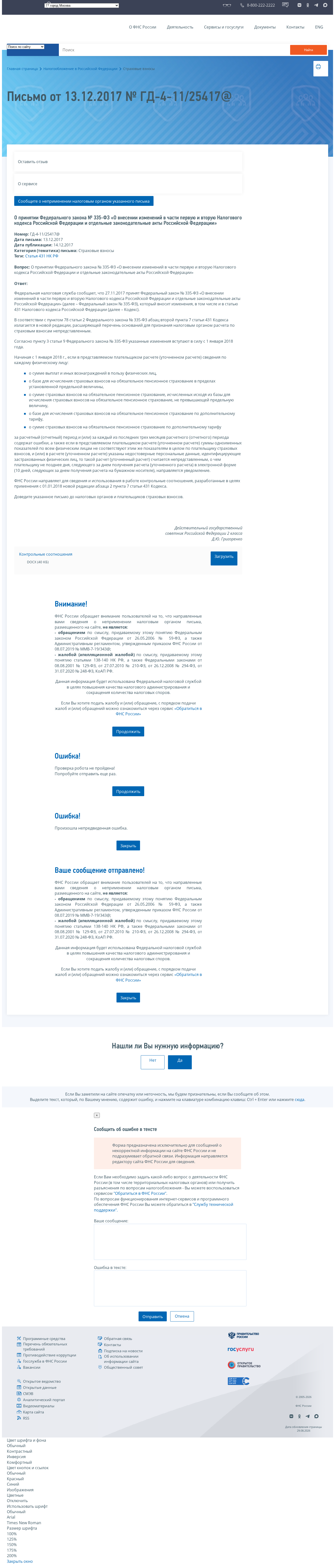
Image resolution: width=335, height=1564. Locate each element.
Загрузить (224, 556)
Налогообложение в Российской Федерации (80, 68)
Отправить (152, 1316)
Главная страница (22, 68)
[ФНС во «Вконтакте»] (299, 5)
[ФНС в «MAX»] (324, 5)
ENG (319, 27)
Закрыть (128, 845)
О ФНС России (142, 27)
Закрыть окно (20, 1561)
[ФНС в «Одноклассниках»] (307, 5)
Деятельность (180, 27)
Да (180, 1060)
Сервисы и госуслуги (224, 27)
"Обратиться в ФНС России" (140, 1193)
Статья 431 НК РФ (41, 256)
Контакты (295, 27)
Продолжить (128, 731)
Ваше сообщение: (111, 1221)
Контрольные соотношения (45, 554)
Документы (265, 27)
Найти (308, 50)
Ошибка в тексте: (110, 1267)
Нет (152, 1060)
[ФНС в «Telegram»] (316, 5)
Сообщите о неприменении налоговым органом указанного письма (84, 201)
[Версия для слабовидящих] (228, 5)
